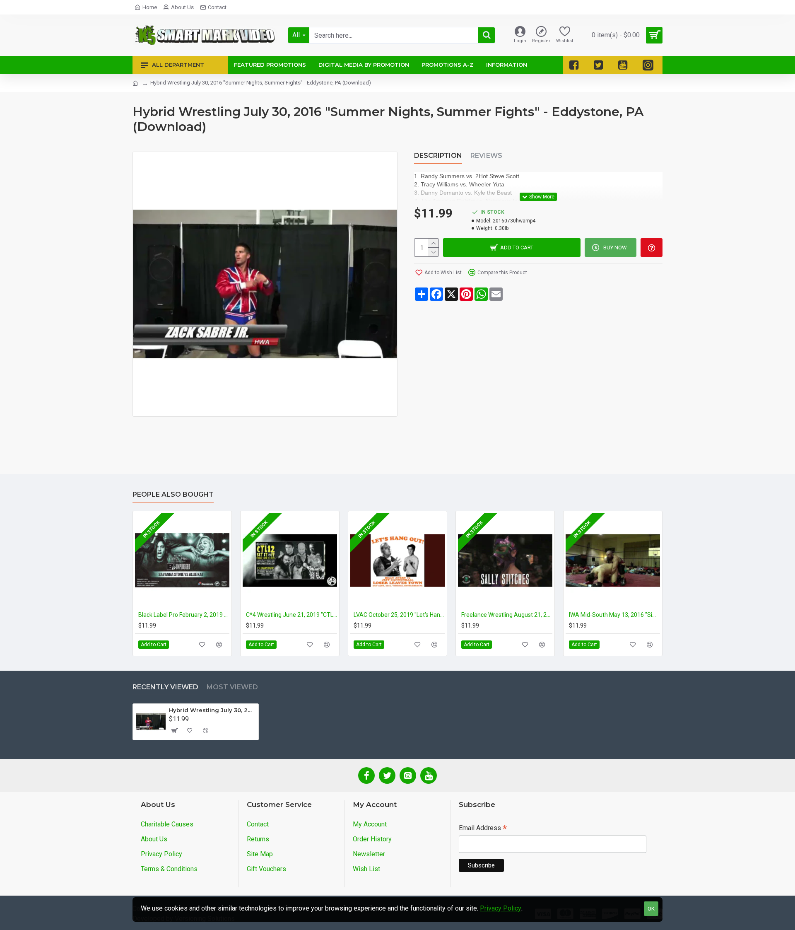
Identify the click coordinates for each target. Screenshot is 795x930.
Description (438, 155)
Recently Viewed (165, 687)
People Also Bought (173, 494)
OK (651, 909)
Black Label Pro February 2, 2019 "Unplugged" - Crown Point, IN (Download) (183, 614)
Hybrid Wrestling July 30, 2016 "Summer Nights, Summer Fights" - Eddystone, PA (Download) (212, 710)
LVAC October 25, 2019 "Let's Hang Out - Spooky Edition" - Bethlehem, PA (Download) (399, 614)
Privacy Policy (500, 908)
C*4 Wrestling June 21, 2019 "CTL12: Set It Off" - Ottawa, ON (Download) (291, 614)
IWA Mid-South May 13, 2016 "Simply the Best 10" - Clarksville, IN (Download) (614, 614)
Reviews (486, 155)
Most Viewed (232, 687)
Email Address (483, 828)
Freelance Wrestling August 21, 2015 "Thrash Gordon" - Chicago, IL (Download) (506, 614)
